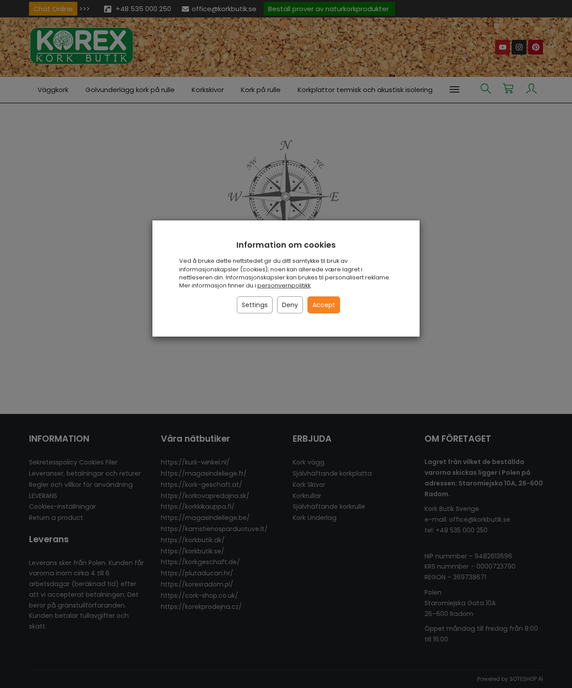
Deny (290, 304)
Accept (323, 304)
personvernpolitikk (284, 285)
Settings (255, 304)
